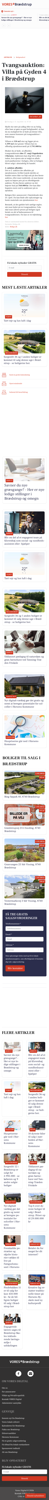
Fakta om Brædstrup (11, 1429)
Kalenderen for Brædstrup (13, 1425)
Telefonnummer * (13, 923)
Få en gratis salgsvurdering (14, 1441)
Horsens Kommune (10, 1437)
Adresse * (10, 945)
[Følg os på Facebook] (18, 1374)
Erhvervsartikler (9, 1433)
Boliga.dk (13, 227)
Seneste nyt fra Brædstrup (13, 1418)
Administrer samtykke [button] (11, 1403)
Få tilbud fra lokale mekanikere (15, 1444)
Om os (5, 1388)
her (36, 200)
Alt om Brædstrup (9, 1452)
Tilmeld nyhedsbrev (35, 1495)
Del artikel (34, 117)
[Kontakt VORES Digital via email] (31, 1374)
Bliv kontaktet (15, 968)
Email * (9, 934)
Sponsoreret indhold (11, 1448)
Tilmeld (24, 274)
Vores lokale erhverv (11, 1422)
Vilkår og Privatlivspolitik (13, 1395)
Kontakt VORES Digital (12, 1399)
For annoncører (8, 1391)
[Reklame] (24, 240)
